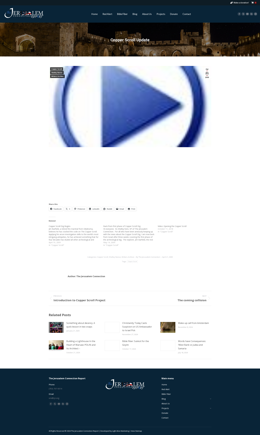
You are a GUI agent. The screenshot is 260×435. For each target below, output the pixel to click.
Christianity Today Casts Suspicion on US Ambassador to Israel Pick (137, 327)
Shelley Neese (56, 73)
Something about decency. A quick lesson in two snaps (80, 325)
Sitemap (138, 431)
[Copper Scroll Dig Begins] (76, 236)
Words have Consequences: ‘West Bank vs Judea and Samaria (192, 345)
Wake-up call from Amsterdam (193, 323)
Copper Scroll (56, 69)
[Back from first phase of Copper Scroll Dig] (130, 236)
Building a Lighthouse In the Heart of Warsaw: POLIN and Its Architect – (80, 345)
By (148, 257)
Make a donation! (241, 3)
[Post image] (56, 327)
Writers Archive (57, 76)
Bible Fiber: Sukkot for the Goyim (135, 343)
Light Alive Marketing (120, 431)
